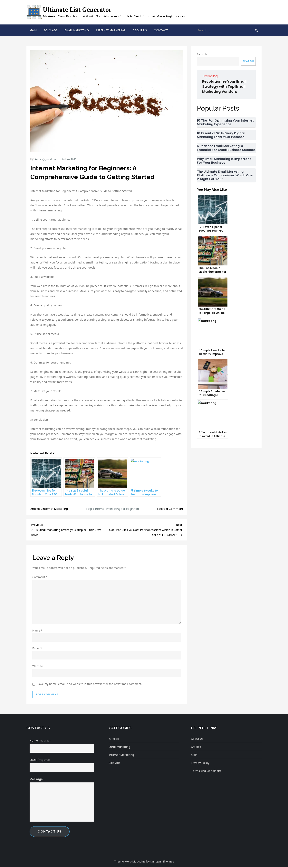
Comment (39, 577)
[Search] (256, 30)
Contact (161, 30)
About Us (140, 30)
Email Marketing (76, 30)
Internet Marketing (111, 30)
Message (36, 779)
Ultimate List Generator (77, 9)
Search (202, 54)
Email (37, 648)
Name (37, 630)
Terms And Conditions (206, 771)
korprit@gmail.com (46, 159)
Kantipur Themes (162, 861)
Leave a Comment (170, 509)
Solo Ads (50, 30)
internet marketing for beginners (117, 509)
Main (33, 30)
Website (37, 666)
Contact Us (50, 831)
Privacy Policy (200, 763)
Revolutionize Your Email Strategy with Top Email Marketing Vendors (224, 86)
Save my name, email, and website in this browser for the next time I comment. (90, 684)
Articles (35, 509)
